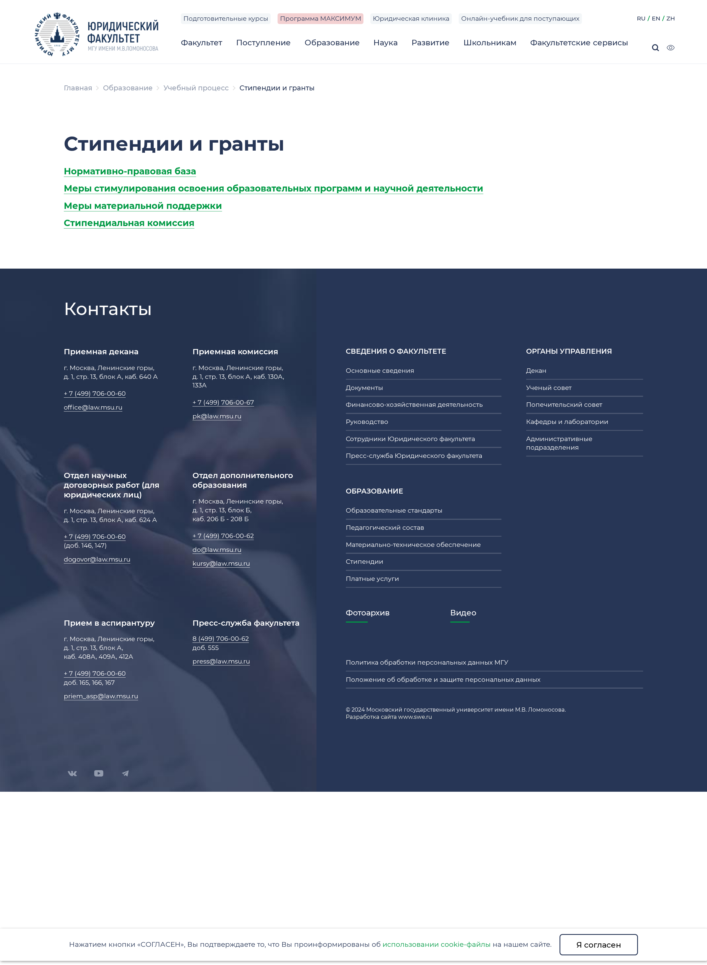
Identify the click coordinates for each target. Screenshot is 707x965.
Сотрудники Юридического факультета (410, 439)
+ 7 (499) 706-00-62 (223, 536)
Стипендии (364, 561)
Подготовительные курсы (225, 18)
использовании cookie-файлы (436, 944)
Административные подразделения (559, 443)
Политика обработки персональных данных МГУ (427, 662)
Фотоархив (368, 612)
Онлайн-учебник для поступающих (520, 18)
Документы (364, 388)
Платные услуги (372, 579)
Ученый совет (549, 388)
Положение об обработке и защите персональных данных (443, 679)
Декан (536, 370)
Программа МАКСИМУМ (320, 18)
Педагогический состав (385, 527)
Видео (463, 612)
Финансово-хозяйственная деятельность (414, 404)
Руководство (367, 422)
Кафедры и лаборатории (567, 422)
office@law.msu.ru (93, 407)
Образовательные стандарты (394, 510)
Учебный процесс (196, 88)
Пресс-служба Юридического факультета (414, 456)
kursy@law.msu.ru (221, 563)
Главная (78, 88)
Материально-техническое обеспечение (413, 545)
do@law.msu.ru (216, 550)
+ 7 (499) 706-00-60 (95, 393)
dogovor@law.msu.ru (97, 559)
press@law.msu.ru (221, 661)
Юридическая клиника (411, 18)
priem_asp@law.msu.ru (101, 696)
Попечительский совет (564, 404)
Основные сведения (380, 370)
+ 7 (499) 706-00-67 (223, 402)
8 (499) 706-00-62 (220, 639)
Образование (128, 88)
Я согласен (598, 945)
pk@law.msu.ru (216, 416)
